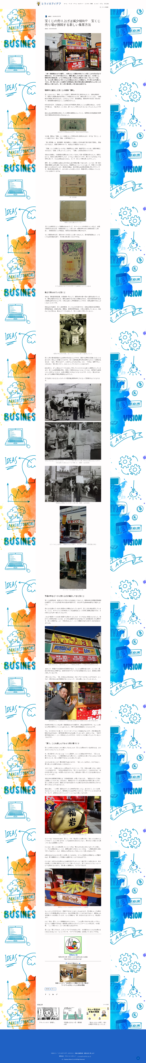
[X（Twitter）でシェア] (49, 994)
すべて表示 (106, 1004)
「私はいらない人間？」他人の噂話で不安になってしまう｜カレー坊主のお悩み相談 (97, 1023)
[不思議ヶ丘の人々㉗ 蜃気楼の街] (73, 1013)
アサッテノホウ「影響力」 (47, 1022)
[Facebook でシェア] (45, 994)
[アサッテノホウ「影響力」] (48, 1013)
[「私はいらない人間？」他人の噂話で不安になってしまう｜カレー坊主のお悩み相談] (98, 1013)
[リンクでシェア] (56, 994)
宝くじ (53, 989)
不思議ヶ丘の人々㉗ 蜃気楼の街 (73, 1023)
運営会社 (61, 1056)
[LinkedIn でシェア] (53, 994)
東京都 (47, 989)
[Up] (138, 1058)
